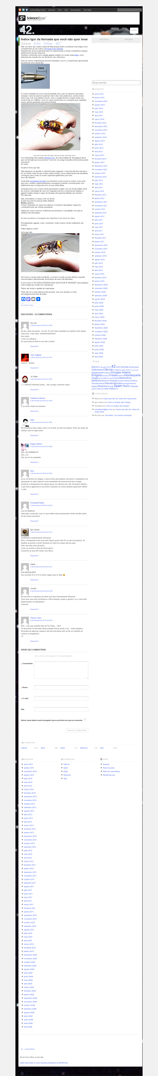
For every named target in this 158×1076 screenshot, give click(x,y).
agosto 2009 (100, 299)
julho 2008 (99, 346)
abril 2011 (98, 231)
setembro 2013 (101, 137)
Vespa (31, 305)
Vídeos (112, 388)
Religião (95, 386)
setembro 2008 (101, 339)
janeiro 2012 (99, 198)
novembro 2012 (101, 169)
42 (113, 366)
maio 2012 (99, 184)
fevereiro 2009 (101, 321)
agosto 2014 (100, 105)
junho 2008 (99, 349)
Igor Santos (37, 43)
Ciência (58, 43)
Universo (51, 10)
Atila (32, 420)
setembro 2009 (101, 295)
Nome (24, 687)
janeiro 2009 (100, 324)
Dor (22, 305)
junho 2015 (99, 94)
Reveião (111, 386)
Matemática (125, 378)
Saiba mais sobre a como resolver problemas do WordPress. (44, 1063)
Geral (43, 748)
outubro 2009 (100, 292)
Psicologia (125, 383)
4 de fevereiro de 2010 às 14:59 (41, 325)
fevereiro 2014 (100, 123)
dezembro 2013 (101, 126)
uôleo (94, 389)
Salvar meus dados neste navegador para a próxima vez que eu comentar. (52, 720)
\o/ (117, 389)
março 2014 (99, 119)
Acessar (106, 764)
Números (105, 380)
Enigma (97, 375)
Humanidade (75, 10)
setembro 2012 (101, 177)
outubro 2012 (100, 173)
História (121, 376)
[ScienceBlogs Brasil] (32, 20)
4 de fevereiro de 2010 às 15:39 (41, 401)
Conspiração (134, 370)
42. (22, 1049)
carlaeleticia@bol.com (103, 409)
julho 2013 (99, 144)
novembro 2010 (101, 249)
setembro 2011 (101, 213)
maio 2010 (99, 267)
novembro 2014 (101, 101)
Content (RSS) (30, 1049)
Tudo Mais (87, 10)
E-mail (24, 698)
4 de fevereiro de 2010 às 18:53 (41, 473)
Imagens (96, 378)
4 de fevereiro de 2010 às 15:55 (41, 422)
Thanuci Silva (35, 618)
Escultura (105, 376)
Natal (62, 748)
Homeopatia (132, 375)
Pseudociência (98, 383)
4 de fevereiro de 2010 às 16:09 (41, 446)
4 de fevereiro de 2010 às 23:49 (41, 591)
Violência (99, 389)
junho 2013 (99, 148)
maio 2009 (99, 310)
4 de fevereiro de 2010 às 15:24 (41, 379)
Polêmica (127, 381)
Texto (126, 385)
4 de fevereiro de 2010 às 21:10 (41, 532)
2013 (118, 367)
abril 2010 (99, 270)
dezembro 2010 (101, 245)
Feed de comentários (111, 771)
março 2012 (99, 191)
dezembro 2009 (101, 285)
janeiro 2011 (99, 242)
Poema (120, 381)
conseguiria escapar (38, 181)
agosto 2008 (100, 342)
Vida (66, 10)
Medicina (96, 380)
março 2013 (99, 155)
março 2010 (99, 274)
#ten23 (95, 367)
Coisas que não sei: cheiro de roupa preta (119, 398)
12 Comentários (48, 43)
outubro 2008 (100, 335)
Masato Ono (50, 158)
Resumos (84, 748)
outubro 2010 (100, 252)
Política (134, 380)
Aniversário (134, 367)
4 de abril (102, 367)
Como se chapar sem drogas (118, 402)
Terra (60, 10)
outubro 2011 (100, 209)
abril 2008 (99, 357)
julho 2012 (99, 180)
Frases (113, 375)
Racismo (133, 383)
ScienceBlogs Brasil (38, 10)
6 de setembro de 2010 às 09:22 (41, 620)
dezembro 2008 (101, 328)
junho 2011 (99, 224)
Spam (118, 386)
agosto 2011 (99, 216)
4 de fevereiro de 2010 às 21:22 (41, 567)
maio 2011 (99, 227)
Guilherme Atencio (37, 398)
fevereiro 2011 (100, 238)
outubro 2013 (100, 133)
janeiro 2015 (99, 97)
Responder (34, 346)
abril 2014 (99, 115)
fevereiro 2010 (100, 277)
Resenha (102, 386)
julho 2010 (99, 263)
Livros (116, 378)
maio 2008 (99, 353)
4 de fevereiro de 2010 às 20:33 (41, 505)
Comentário (27, 663)
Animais (124, 367)
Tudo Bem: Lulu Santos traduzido (118, 415)
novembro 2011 (101, 206)
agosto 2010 (100, 259)
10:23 (109, 367)
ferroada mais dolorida (54, 49)
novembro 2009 (101, 288)
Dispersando (98, 372)
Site (22, 709)
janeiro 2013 (99, 162)
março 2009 (99, 317)
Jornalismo (104, 378)
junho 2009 (99, 306)
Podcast (114, 380)
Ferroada (26, 305)
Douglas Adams (121, 372)
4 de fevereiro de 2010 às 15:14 (41, 357)
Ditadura (107, 373)
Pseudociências (113, 383)
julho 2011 (99, 220)
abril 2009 (99, 313)
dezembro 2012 (101, 166)
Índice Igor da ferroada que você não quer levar (54, 39)
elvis (32, 471)
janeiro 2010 (99, 281)
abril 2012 (98, 187)
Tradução (134, 386)
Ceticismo (97, 369)
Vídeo (106, 388)
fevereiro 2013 (100, 159)
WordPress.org (109, 775)
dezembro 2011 (101, 202)
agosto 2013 (100, 141)
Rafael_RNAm (36, 444)
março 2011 (99, 234)
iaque (76, 55)
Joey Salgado (35, 355)
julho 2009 (99, 303)
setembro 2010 (101, 256)
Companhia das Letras (121, 370)
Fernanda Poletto (37, 503)
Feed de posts (108, 768)
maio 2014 (99, 112)
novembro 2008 (101, 331)
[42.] (44, 34)
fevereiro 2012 (100, 195)
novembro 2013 (101, 130)
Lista (110, 378)
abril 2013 (99, 151)
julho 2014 (99, 108)
